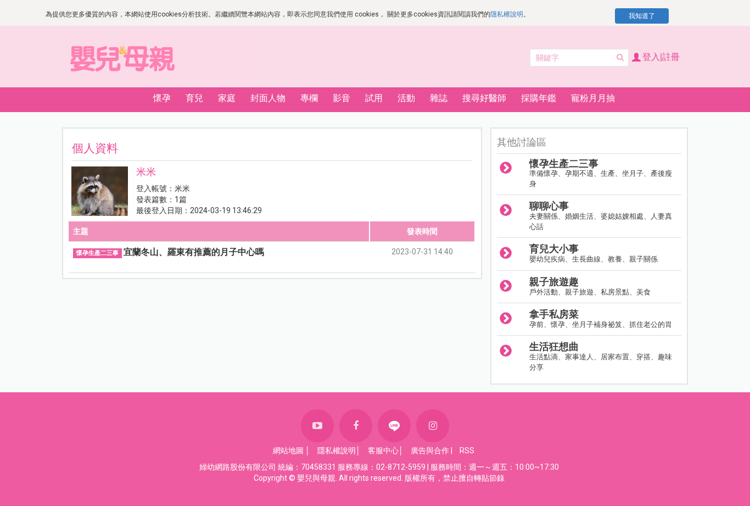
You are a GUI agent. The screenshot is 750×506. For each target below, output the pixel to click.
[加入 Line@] (394, 425)
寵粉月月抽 (593, 98)
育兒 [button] (194, 98)
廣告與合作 (430, 450)
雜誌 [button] (438, 98)
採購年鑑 (538, 98)
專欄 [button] (309, 98)
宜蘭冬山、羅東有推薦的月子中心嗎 (194, 252)
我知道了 (642, 16)
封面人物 (268, 98)
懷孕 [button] (162, 98)
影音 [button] (341, 98)
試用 (374, 98)
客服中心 (383, 450)
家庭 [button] (227, 98)
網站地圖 (288, 450)
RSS (467, 450)
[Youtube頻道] (317, 425)
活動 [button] (406, 98)
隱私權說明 (506, 14)
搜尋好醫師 (484, 98)
